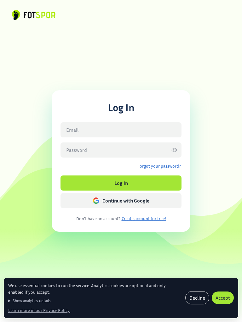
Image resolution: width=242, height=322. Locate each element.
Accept (223, 298)
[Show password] (174, 150)
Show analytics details (32, 300)
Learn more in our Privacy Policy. (39, 310)
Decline (197, 298)
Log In (121, 183)
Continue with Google (125, 200)
